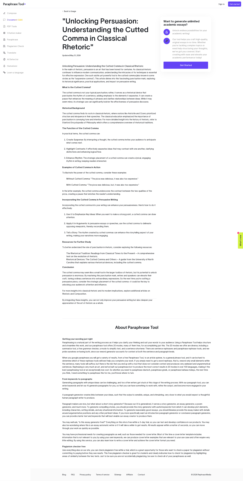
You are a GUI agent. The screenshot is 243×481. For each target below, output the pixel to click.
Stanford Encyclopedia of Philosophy (79, 122)
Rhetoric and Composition (74, 294)
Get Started (186, 65)
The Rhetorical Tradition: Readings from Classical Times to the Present (100, 253)
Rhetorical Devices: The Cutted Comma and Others (91, 259)
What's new (240, 239)
